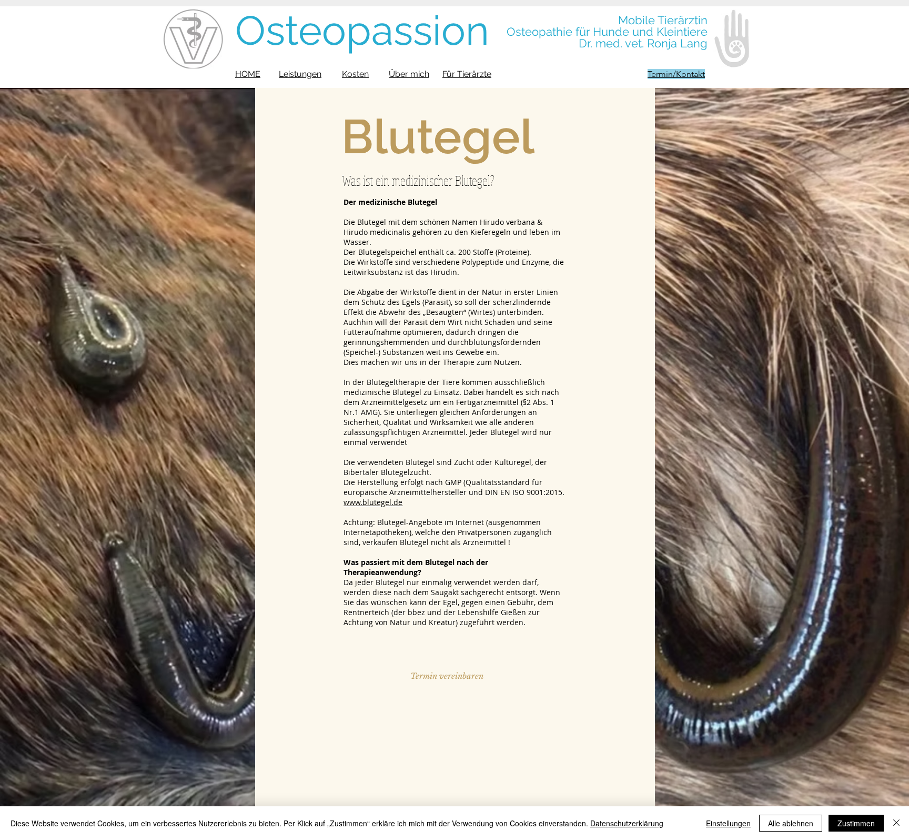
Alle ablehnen (790, 823)
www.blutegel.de (373, 502)
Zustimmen (856, 823)
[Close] (896, 823)
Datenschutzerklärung (626, 823)
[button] (446, 676)
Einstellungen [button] (728, 823)
